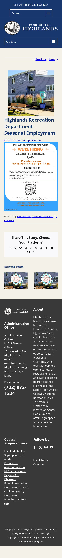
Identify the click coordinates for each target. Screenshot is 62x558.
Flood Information (15, 483)
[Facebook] (34, 447)
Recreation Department (42, 216)
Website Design (31, 537)
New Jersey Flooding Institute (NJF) (15, 499)
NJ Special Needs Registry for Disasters (15, 475)
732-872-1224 (40, 4)
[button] (6, 280)
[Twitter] (40, 447)
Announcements (24, 216)
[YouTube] (51, 447)
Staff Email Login (41, 533)
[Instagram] (46, 447)
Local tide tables (14, 451)
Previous (40, 59)
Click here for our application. (22, 140)
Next (52, 59)
